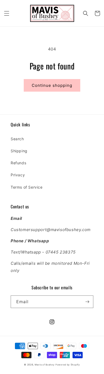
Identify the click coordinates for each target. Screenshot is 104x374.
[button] (7, 13)
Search (17, 139)
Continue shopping (52, 85)
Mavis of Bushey (45, 364)
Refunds (18, 163)
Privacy (18, 175)
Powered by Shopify (67, 364)
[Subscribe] (87, 301)
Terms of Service (27, 187)
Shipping (19, 151)
